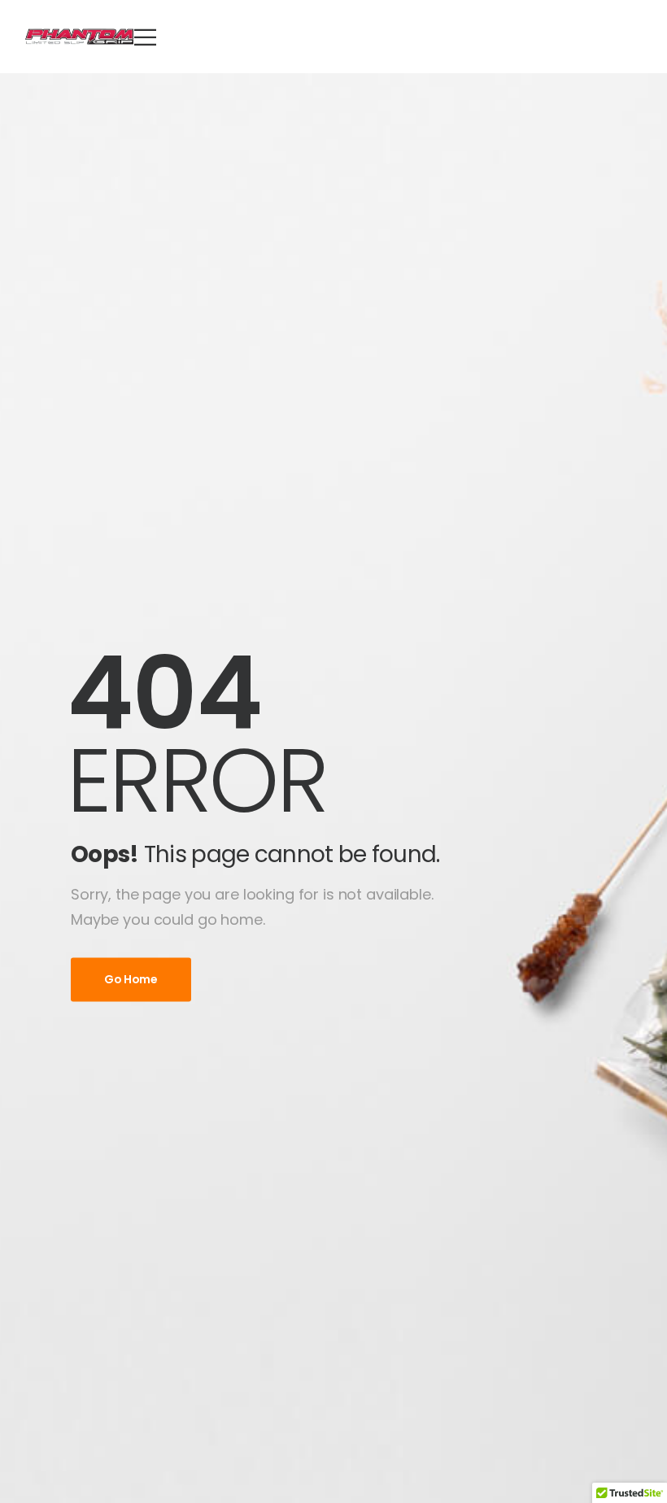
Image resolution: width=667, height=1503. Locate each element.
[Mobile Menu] (145, 37)
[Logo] (79, 36)
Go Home (131, 979)
